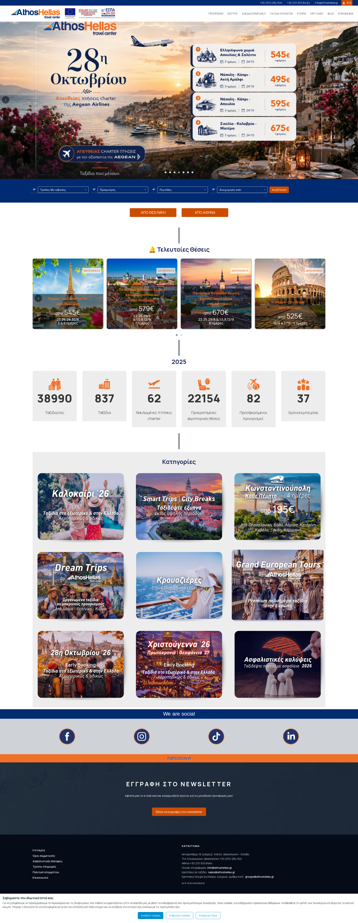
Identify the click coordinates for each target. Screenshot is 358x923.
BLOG (331, 13)
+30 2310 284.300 (271, 2)
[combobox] (63, 190)
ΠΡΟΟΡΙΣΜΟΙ (215, 13)
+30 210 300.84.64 (298, 2)
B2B (349, 2)
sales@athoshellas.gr (221, 872)
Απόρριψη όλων (208, 915)
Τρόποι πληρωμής (44, 866)
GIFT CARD (316, 13)
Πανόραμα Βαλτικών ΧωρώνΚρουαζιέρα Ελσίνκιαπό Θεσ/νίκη (142, 295)
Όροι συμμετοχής (44, 856)
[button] (165, 172)
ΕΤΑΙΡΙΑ (301, 13)
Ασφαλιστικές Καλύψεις (47, 861)
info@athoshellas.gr (326, 2)
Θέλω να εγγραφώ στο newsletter (179, 812)
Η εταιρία (39, 850)
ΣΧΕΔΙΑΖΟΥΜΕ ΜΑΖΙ (254, 13)
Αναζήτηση (279, 190)
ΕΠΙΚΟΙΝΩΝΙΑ (345, 13)
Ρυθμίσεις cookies (179, 915)
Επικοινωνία (40, 877)
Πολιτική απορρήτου (46, 872)
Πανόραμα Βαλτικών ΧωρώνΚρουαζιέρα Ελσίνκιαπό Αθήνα (216, 298)
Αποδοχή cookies (150, 915)
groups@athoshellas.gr (259, 876)
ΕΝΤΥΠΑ (233, 13)
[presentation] (5, 100)
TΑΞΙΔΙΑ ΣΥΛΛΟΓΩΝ (281, 13)
